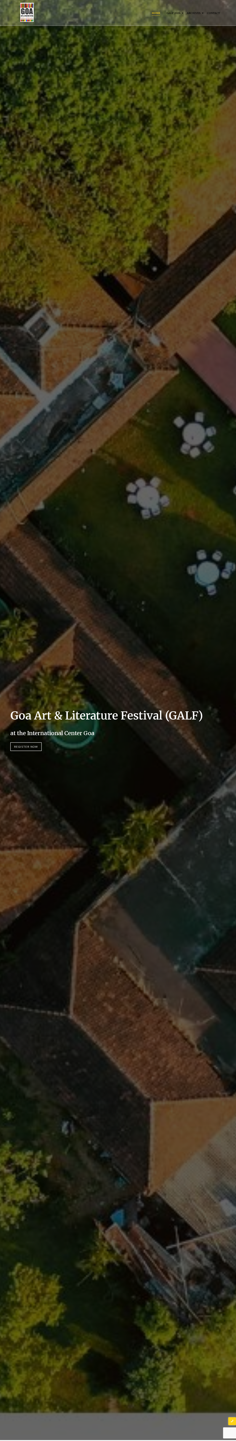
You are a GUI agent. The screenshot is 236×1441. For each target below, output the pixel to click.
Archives (194, 13)
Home (156, 13)
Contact (213, 13)
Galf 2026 (173, 13)
